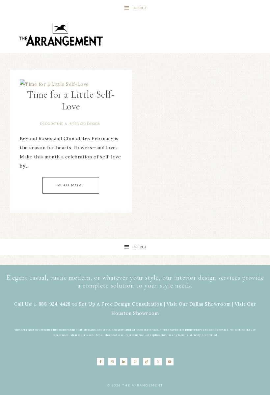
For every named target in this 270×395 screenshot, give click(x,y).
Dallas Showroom (210, 304)
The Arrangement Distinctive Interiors (60, 34)
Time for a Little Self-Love (71, 100)
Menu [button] (140, 8)
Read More (70, 185)
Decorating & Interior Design (70, 124)
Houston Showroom (135, 313)
